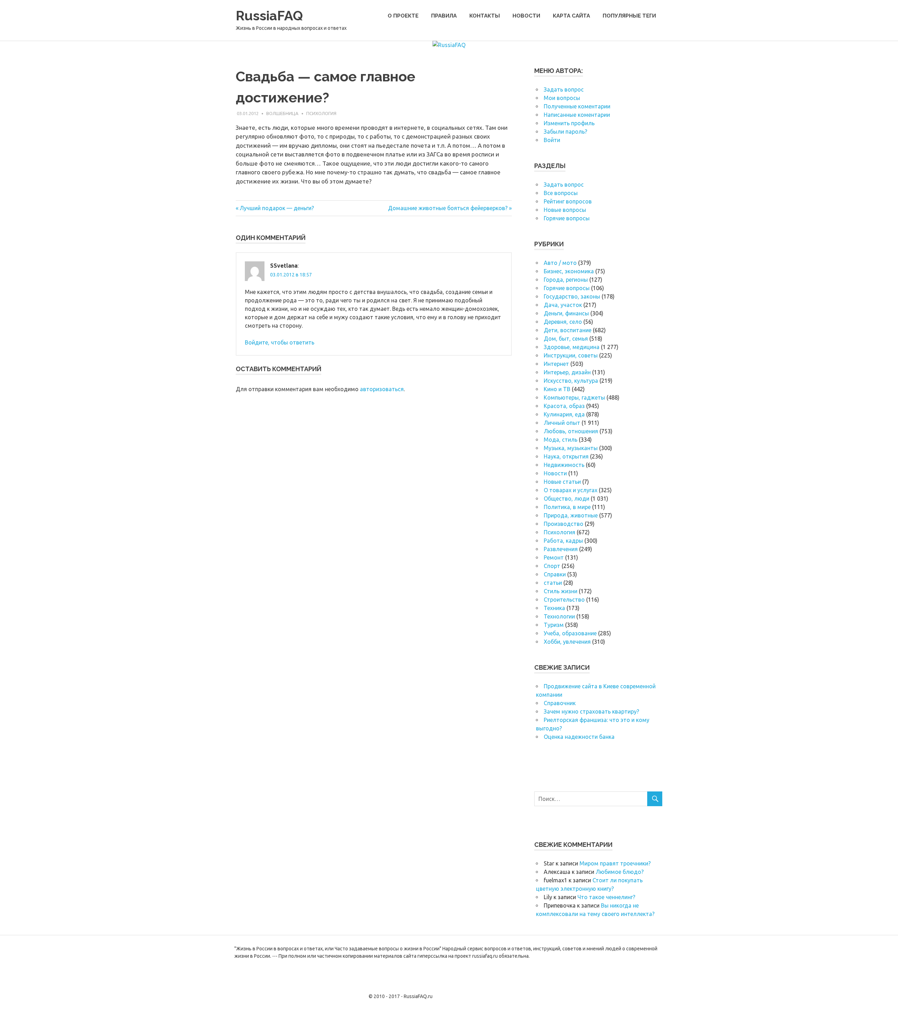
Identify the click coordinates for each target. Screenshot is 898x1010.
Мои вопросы (562, 98)
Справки (555, 574)
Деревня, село (563, 322)
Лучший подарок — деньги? (276, 208)
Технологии (559, 616)
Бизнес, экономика (569, 271)
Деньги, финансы (566, 313)
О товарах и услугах (570, 490)
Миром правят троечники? (615, 863)
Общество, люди (566, 498)
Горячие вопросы (567, 218)
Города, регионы (566, 279)
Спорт (552, 566)
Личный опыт (562, 423)
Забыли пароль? (565, 131)
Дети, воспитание (567, 330)
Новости (526, 16)
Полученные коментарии (577, 106)
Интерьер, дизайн (567, 372)
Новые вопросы (565, 210)
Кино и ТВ (557, 389)
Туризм (554, 625)
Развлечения (561, 549)
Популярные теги (629, 16)
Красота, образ (564, 406)
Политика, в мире (567, 507)
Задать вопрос (564, 89)
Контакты (484, 16)
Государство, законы (572, 296)
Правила (444, 16)
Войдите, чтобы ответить (279, 342)
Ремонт (554, 557)
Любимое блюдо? (620, 872)
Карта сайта (571, 16)
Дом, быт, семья (566, 338)
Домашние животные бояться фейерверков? (448, 208)
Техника (554, 608)
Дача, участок (563, 305)
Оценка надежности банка (579, 737)
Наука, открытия (566, 456)
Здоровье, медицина (571, 347)
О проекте (403, 16)
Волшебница (282, 113)
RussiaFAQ (269, 16)
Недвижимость (564, 465)
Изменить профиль (569, 123)
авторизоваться (382, 389)
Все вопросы (561, 193)
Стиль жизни (560, 591)
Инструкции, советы (571, 355)
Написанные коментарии (577, 115)
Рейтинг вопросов (568, 201)
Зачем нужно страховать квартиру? (591, 711)
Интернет (556, 364)
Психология (321, 113)
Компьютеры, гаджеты (574, 397)
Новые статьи (562, 482)
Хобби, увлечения (567, 641)
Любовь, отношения (571, 431)
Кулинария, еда (564, 414)
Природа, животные (571, 515)
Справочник (560, 703)
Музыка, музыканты (571, 448)
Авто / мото (560, 263)
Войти (552, 140)
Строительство (564, 599)
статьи (553, 583)
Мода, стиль (560, 439)
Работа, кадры (563, 540)
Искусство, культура (571, 380)
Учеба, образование (570, 633)
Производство (563, 524)
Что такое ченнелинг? (606, 897)
